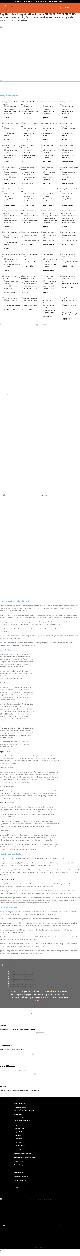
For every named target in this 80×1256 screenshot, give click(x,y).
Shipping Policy (18, 1161)
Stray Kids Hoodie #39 (70, 283)
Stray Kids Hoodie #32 (50, 240)
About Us (17, 1188)
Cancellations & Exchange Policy (24, 1157)
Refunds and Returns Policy (22, 1153)
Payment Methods (20, 1180)
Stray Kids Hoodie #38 (12, 305)
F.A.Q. (15, 1168)
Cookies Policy (18, 1165)
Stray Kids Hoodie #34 (31, 262)
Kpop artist (5, 751)
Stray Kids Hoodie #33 (31, 240)
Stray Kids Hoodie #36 (70, 262)
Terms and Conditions (21, 1176)
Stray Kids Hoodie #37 (31, 305)
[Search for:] (70, 8)
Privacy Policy (18, 1150)
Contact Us (17, 1184)
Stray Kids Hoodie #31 (69, 240)
